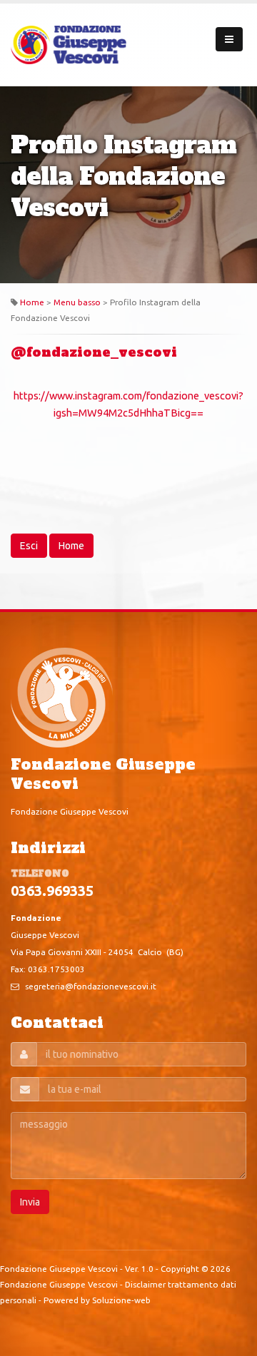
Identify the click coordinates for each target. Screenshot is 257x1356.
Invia (30, 1202)
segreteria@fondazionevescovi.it (90, 986)
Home (32, 302)
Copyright (180, 1268)
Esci (29, 545)
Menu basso (77, 302)
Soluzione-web (121, 1300)
